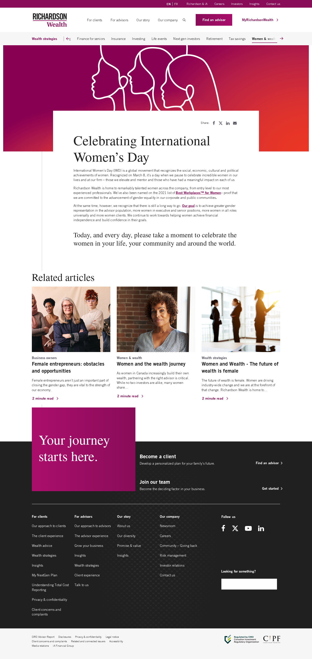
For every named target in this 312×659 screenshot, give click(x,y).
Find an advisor (213, 19)
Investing (138, 39)
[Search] (272, 584)
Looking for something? (238, 571)
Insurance (118, 39)
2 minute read (43, 398)
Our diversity (126, 536)
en (169, 4)
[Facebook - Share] (214, 123)
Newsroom (167, 526)
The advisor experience (91, 536)
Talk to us (81, 585)
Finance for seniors (91, 39)
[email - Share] (235, 123)
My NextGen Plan (44, 575)
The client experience (47, 536)
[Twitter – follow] (235, 528)
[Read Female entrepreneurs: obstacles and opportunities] (71, 319)
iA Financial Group (63, 646)
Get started (270, 488)
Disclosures (64, 637)
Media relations (40, 646)
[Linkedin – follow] (261, 528)
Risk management (173, 555)
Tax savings (237, 39)
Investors (237, 4)
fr (176, 4)
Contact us (273, 4)
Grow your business (88, 545)
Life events (159, 39)
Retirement (214, 39)
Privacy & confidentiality (49, 599)
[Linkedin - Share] (227, 123)
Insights (254, 4)
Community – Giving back (178, 545)
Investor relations (172, 565)
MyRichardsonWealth (258, 19)
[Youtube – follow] (248, 528)
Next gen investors (186, 39)
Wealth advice (42, 545)
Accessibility (116, 641)
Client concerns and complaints (46, 611)
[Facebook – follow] (224, 528)
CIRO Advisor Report (43, 637)
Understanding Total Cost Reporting (50, 587)
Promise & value (129, 545)
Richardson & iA (197, 4)
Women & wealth (264, 38)
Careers (219, 4)
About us (123, 526)
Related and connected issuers (88, 641)
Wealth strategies (44, 555)
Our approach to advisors (92, 526)
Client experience (87, 575)
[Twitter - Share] (220, 123)
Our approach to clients (49, 526)
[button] (184, 20)
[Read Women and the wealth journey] (156, 319)
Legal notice (112, 637)
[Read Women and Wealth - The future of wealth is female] (241, 319)
